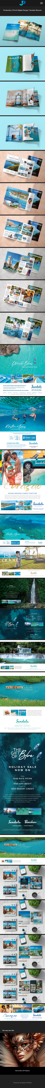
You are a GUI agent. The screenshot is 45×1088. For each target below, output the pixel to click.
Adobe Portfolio (27, 1083)
